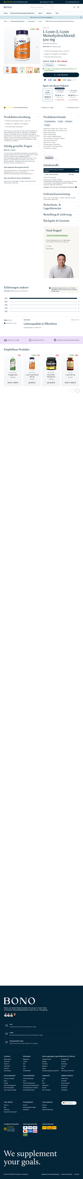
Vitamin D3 (7, 1061)
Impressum (6, 1109)
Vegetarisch (45, 1085)
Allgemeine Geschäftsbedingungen (50, 1174)
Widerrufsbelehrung (47, 1109)
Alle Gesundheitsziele (28, 1090)
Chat (49, 246)
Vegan (44, 1078)
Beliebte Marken (67, 1075)
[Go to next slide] (77, 390)
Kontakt (49, 249)
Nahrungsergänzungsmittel (17, 21)
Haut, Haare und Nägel (10, 1090)
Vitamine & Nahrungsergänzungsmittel (22, 13)
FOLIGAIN (63, 1080)
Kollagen (44, 1061)
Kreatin (44, 1068)
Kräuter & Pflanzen (68, 1056)
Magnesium (26, 1059)
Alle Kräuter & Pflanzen (67, 1070)
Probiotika (45, 1063)
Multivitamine (7, 1059)
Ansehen (49, 17)
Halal (43, 1083)
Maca (62, 1068)
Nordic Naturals (65, 1083)
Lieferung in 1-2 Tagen (47, 2)
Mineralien (26, 1056)
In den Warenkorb (62, 75)
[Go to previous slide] (72, 390)
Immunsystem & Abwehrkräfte (31, 1085)
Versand (44, 1105)
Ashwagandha (65, 1059)
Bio (43, 1080)
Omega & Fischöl (46, 1059)
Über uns (6, 1105)
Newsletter (26, 1109)
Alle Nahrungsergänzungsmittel (50, 1070)
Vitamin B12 (7, 1066)
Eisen (24, 1066)
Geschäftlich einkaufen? (10, 1112)
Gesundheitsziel (9, 1075)
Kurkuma (63, 1061)
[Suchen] (52, 7)
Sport (40, 13)
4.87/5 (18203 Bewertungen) (20, 2)
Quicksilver (64, 1087)
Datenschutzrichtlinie (66, 1174)
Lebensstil (45, 1075)
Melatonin (44, 1066)
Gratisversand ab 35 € (73, 2)
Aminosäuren (31, 21)
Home (6, 13)
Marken (49, 13)
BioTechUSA (64, 1085)
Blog (5, 1107)
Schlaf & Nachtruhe (28, 1078)
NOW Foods (46, 27)
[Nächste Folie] (37, 47)
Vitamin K (6, 1068)
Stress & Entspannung (29, 1083)
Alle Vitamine (7, 1070)
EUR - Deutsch (68, 1103)
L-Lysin (40, 21)
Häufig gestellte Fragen (29, 1107)
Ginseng (63, 1066)
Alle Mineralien (27, 1070)
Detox (5, 1080)
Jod (24, 1068)
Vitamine (7, 1056)
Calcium (25, 1061)
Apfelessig (64, 1063)
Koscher (44, 1087)
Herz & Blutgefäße (9, 1087)
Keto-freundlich (46, 1090)
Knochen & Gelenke (9, 1078)
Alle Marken (64, 1090)
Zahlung (44, 1107)
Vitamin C (6, 1063)
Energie (6, 1083)
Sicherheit (76, 1174)
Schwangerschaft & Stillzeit (30, 1087)
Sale (57, 13)
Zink (24, 1063)
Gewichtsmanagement (10, 1085)
